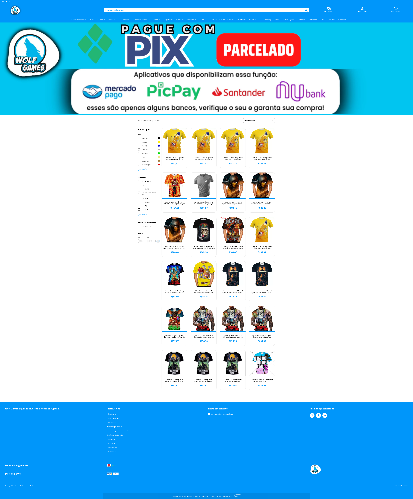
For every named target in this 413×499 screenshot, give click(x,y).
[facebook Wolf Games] (6, 1)
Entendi (238, 496)
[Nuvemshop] (401, 486)
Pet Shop (267, 20)
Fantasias (301, 20)
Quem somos (111, 422)
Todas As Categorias (75, 20)
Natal (323, 20)
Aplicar (158, 241)
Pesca (277, 20)
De (139, 237)
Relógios (203, 20)
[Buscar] (306, 10)
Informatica (254, 20)
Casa (156, 20)
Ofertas (332, 20)
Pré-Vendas (111, 439)
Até (148, 237)
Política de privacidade (114, 427)
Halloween (313, 20)
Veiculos (240, 20)
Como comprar (112, 448)
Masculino (112, 20)
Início (91, 20)
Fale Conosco (111, 414)
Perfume (190, 20)
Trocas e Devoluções (114, 418)
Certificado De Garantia (115, 435)
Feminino (126, 20)
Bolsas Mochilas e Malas (222, 20)
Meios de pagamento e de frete (118, 431)
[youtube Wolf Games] (9, 1)
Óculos (179, 20)
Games (100, 20)
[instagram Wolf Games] (3, 1)
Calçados (167, 20)
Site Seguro (111, 443)
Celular (341, 20)
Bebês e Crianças (142, 20)
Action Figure (288, 20)
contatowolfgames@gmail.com (222, 414)
